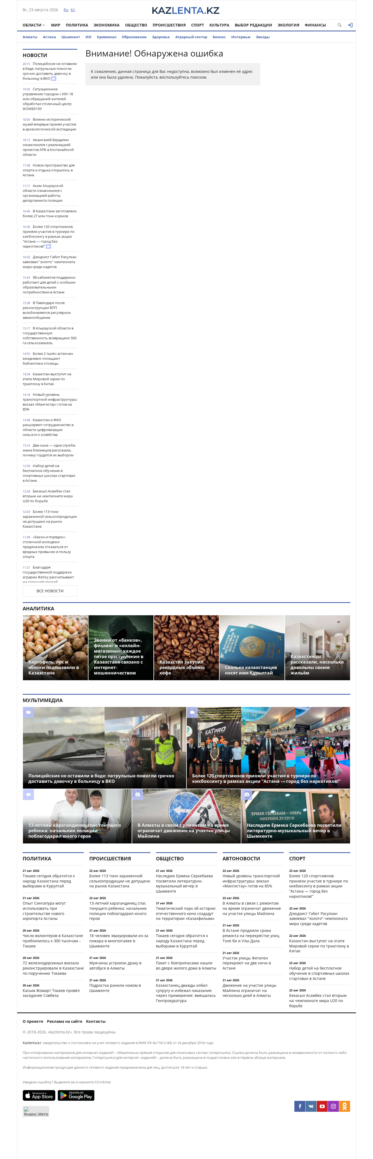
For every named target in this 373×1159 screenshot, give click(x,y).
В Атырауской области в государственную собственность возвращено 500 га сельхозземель (49, 335)
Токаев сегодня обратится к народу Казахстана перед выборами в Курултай (49, 881)
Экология (288, 25)
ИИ (88, 36)
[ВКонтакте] (311, 1106)
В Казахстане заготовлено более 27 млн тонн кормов (50, 213)
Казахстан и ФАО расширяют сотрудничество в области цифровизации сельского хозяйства (48, 427)
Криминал (106, 36)
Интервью (240, 36)
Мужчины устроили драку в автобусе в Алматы (115, 965)
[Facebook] (299, 1106)
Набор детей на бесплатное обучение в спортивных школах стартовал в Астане (49, 473)
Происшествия (169, 25)
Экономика (107, 25)
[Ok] (344, 1106)
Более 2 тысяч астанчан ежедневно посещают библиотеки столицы (48, 358)
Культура (219, 25)
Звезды (263, 36)
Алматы (30, 36)
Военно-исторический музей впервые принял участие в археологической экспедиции (49, 124)
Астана (49, 36)
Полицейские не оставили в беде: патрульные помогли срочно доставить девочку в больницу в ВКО (50, 71)
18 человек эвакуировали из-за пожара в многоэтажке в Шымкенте (118, 941)
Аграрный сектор (191, 36)
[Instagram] (333, 1106)
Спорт (197, 25)
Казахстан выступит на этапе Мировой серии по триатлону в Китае (47, 379)
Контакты (96, 1021)
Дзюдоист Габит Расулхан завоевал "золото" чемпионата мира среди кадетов (49, 261)
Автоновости (241, 858)
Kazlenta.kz (32, 1042)
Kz (73, 9)
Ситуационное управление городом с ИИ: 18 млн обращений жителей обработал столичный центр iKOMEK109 (48, 99)
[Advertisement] (309, 131)
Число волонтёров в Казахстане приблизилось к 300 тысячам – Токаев (53, 941)
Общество (136, 25)
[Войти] (350, 25)
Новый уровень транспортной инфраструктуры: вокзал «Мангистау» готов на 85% (50, 402)
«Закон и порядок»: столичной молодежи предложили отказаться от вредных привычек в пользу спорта (47, 546)
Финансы (315, 25)
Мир (55, 25)
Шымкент (70, 36)
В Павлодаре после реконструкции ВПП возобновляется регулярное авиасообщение (47, 310)
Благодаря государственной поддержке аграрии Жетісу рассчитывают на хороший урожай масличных (48, 577)
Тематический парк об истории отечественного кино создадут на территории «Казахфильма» (185, 913)
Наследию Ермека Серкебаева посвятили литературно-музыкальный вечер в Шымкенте (184, 883)
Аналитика (38, 608)
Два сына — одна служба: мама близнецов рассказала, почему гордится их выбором (49, 450)
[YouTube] (322, 1106)
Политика (77, 25)
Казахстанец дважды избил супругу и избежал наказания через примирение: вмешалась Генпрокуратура (186, 993)
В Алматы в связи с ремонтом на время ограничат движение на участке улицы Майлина (252, 908)
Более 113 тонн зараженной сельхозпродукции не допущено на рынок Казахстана (50, 519)
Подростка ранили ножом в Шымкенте (115, 988)
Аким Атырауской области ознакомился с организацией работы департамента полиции (43, 193)
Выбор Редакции (253, 25)
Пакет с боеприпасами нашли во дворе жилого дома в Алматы (186, 965)
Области (32, 25)
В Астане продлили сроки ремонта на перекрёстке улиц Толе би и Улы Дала (251, 935)
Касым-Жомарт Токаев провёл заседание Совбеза (51, 993)
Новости (35, 55)
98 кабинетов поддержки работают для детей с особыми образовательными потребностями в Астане (49, 285)
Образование (134, 36)
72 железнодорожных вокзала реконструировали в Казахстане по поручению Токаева (53, 968)
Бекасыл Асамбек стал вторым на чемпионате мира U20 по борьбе (48, 496)
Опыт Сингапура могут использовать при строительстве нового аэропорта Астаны (44, 911)
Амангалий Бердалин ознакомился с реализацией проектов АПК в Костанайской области (48, 147)
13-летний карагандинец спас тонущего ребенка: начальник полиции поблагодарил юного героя (118, 911)
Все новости (50, 590)
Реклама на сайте (64, 1021)
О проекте (33, 1021)
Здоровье (161, 36)
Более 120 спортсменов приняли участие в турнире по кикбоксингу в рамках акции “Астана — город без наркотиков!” (49, 236)
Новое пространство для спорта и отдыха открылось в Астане (49, 170)
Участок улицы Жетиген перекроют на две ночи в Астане (247, 963)
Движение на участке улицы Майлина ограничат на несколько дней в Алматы (249, 990)
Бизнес (219, 36)
